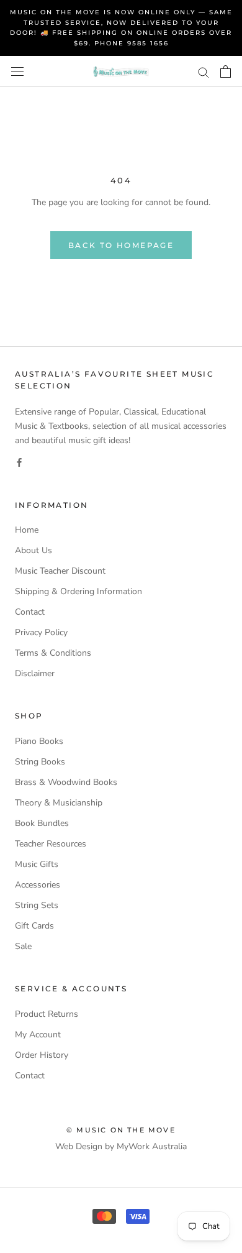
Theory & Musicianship (58, 803)
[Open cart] (225, 71)
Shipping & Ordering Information (78, 591)
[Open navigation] (17, 71)
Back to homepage (121, 245)
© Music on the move (121, 1130)
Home (26, 530)
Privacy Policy (41, 632)
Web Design (78, 1146)
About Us (33, 550)
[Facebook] (19, 461)
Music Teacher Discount (60, 571)
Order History (41, 1055)
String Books (40, 762)
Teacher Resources (50, 844)
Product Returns (46, 1014)
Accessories (37, 885)
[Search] (203, 72)
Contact (30, 612)
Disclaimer (35, 673)
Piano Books (39, 741)
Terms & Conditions (53, 653)
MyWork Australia (152, 1146)
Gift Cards (34, 926)
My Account (38, 1034)
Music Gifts (36, 864)
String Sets (36, 905)
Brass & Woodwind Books (66, 782)
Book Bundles (42, 823)
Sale (23, 946)
